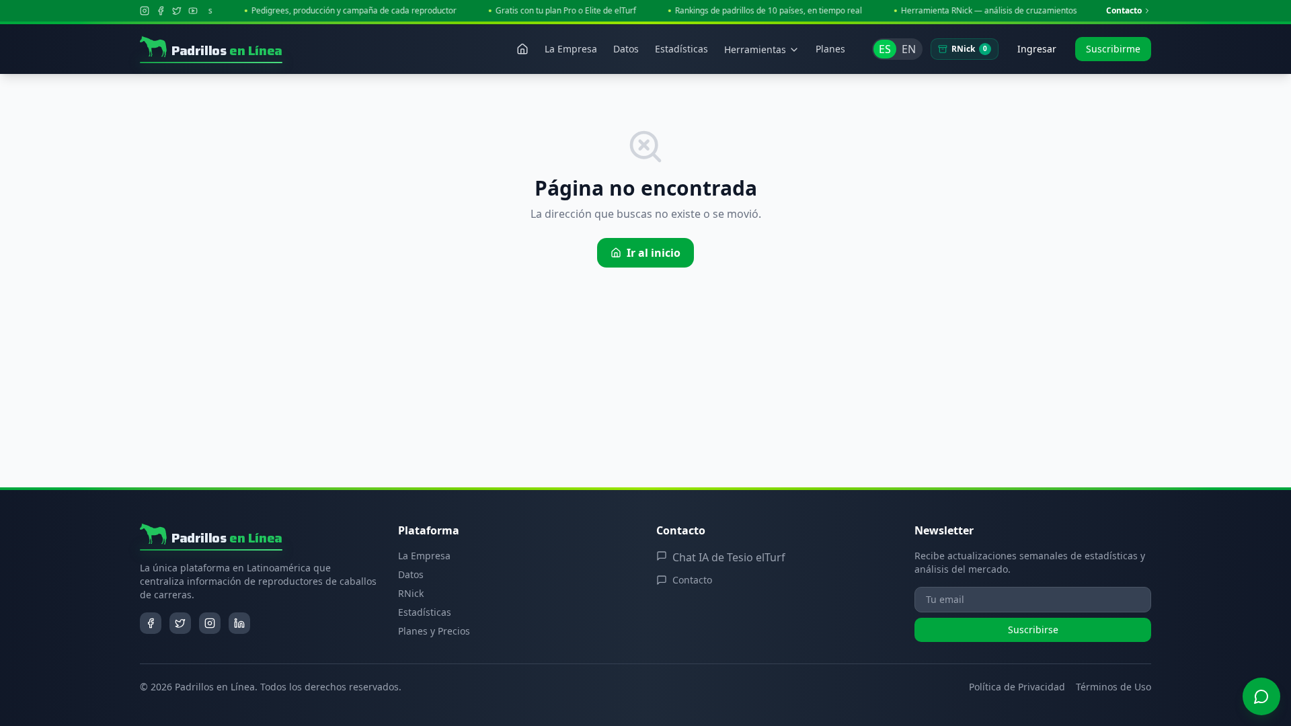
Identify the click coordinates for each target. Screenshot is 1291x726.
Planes (830, 48)
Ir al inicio (653, 252)
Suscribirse (1033, 629)
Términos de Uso (1113, 686)
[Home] (522, 49)
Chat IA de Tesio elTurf (728, 557)
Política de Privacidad (1017, 686)
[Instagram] (144, 10)
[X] (177, 10)
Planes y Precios (434, 630)
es (885, 49)
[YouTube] (193, 10)
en (909, 49)
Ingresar (1036, 48)
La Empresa (424, 555)
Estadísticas (424, 612)
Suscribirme (1113, 48)
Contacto (1124, 10)
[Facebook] (160, 10)
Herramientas (755, 49)
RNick (969, 48)
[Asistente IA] (1261, 696)
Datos (411, 574)
